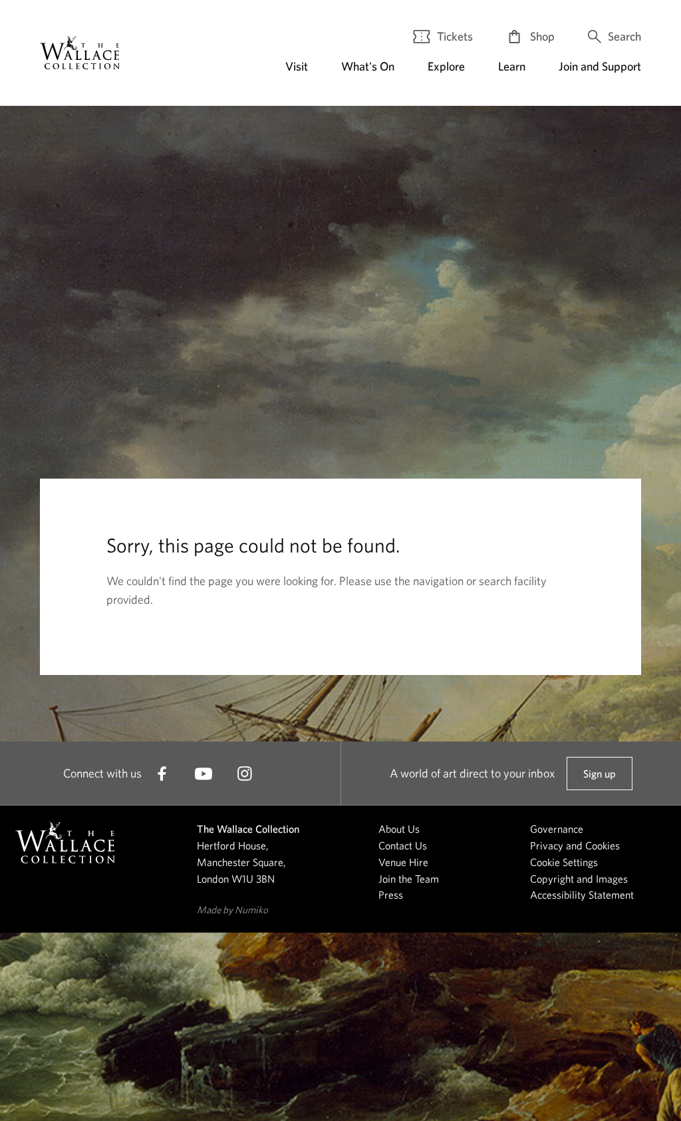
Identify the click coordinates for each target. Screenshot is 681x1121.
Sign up (599, 779)
